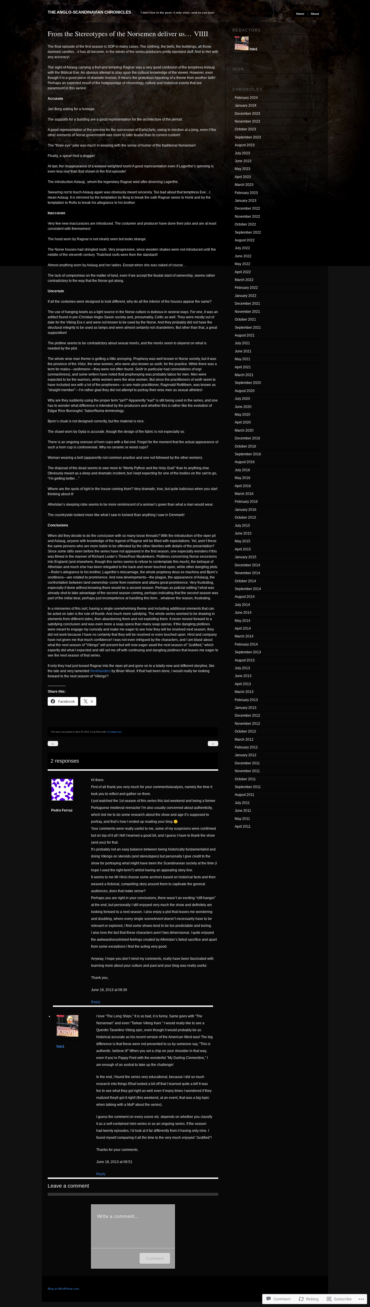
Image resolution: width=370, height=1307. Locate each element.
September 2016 (248, 454)
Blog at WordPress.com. (64, 1288)
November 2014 (247, 573)
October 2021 (245, 319)
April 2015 (243, 549)
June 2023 (243, 161)
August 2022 (245, 240)
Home (300, 13)
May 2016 (242, 478)
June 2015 (243, 533)
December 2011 (247, 763)
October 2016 (245, 446)
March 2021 (244, 375)
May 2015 (242, 541)
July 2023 (242, 153)
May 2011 (242, 819)
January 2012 (245, 755)
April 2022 (243, 272)
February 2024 (246, 98)
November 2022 (247, 217)
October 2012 (245, 731)
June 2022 (243, 256)
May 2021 (242, 359)
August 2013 (245, 660)
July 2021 (242, 343)
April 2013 (243, 684)
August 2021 (245, 335)
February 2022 (246, 288)
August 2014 (245, 597)
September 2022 (248, 232)
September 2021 (248, 328)
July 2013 (242, 668)
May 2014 (242, 621)
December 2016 (247, 438)
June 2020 (243, 407)
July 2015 (242, 526)
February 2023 (246, 193)
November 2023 (247, 121)
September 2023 (248, 137)
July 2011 (242, 803)
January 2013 (245, 708)
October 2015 (245, 517)
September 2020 (248, 383)
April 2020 (243, 422)
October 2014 (245, 581)
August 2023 (245, 145)
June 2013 (243, 676)
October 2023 (245, 129)
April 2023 (243, 177)
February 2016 (246, 502)
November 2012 (247, 724)
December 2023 (247, 114)
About (315, 13)
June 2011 (243, 811)
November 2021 (247, 312)
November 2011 (247, 771)
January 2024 (245, 105)
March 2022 (244, 280)
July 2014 (242, 605)
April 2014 (243, 628)
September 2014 (248, 589)
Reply (95, 1002)
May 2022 (242, 264)
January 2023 (245, 201)
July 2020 (242, 399)
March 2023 (244, 185)
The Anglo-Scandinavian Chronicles (89, 12)
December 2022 (247, 208)
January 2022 (245, 296)
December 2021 (247, 304)
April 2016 (243, 486)
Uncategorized (114, 731)
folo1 (60, 1047)
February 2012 (246, 747)
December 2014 (247, 565)
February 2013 (246, 700)
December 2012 (247, 715)
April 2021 (243, 367)
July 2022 (242, 248)
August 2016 (245, 462)
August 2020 (245, 391)
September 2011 (248, 787)
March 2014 (244, 636)
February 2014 (246, 644)
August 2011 (244, 795)
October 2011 (245, 779)
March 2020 (244, 430)
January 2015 (245, 557)
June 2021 (243, 351)
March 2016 (244, 494)
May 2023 (242, 169)
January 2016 (245, 510)
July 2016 (242, 470)
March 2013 (244, 692)
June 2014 (243, 613)
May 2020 (242, 415)
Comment (155, 1258)
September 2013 (248, 652)
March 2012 (244, 739)
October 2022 (245, 224)
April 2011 (243, 826)
